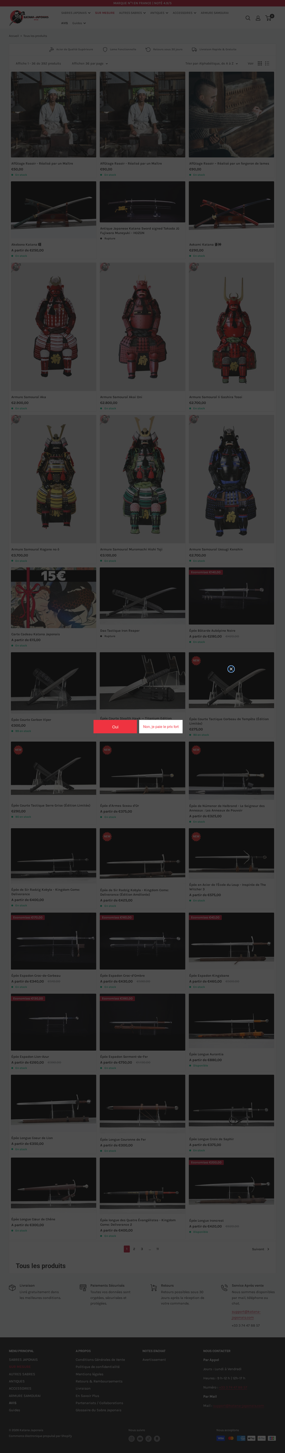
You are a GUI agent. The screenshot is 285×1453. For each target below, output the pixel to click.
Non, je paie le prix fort (161, 726)
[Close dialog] (231, 669)
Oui (115, 727)
